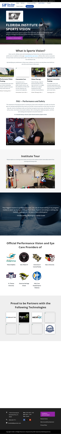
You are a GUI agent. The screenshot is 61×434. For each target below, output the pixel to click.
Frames (49, 3)
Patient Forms (35, 1)
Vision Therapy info (36, 92)
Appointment (30, 6)
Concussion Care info (21, 92)
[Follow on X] (27, 420)
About (17, 3)
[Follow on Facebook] (24, 420)
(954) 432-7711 (52, 1)
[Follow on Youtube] (30, 420)
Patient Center (19, 6)
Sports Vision (41, 3)
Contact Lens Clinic (31, 3)
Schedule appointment (14, 38)
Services (22, 3)
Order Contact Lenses (43, 1)
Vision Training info (5, 90)
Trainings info (50, 92)
